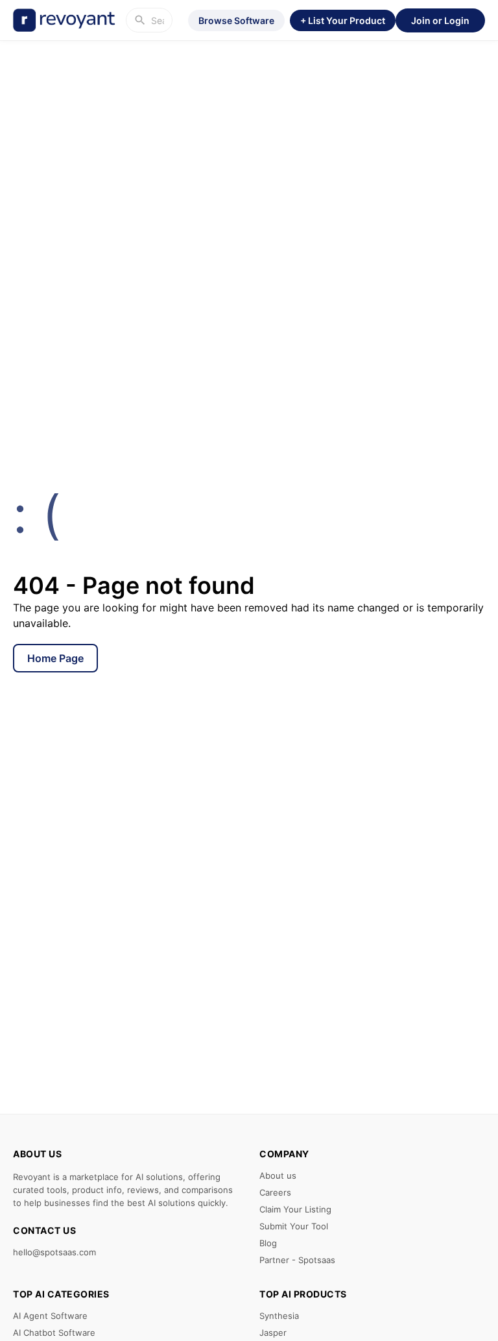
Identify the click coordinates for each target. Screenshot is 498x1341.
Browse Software (236, 20)
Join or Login (440, 20)
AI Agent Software (50, 1315)
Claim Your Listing (295, 1209)
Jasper (273, 1332)
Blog (268, 1243)
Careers (275, 1192)
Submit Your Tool (293, 1226)
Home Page (55, 658)
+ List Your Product (342, 20)
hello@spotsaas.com (54, 1252)
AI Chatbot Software (54, 1332)
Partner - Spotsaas (297, 1260)
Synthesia (279, 1315)
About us (277, 1175)
